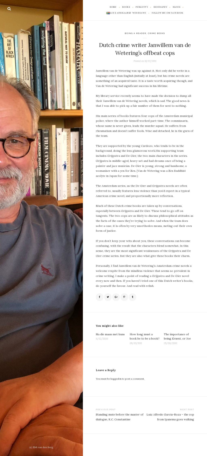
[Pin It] (124, 297)
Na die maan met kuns (110, 334)
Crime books (156, 33)
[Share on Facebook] (100, 297)
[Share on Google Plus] (116, 297)
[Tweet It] (108, 297)
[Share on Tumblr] (132, 297)
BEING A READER (135, 33)
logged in (116, 378)
